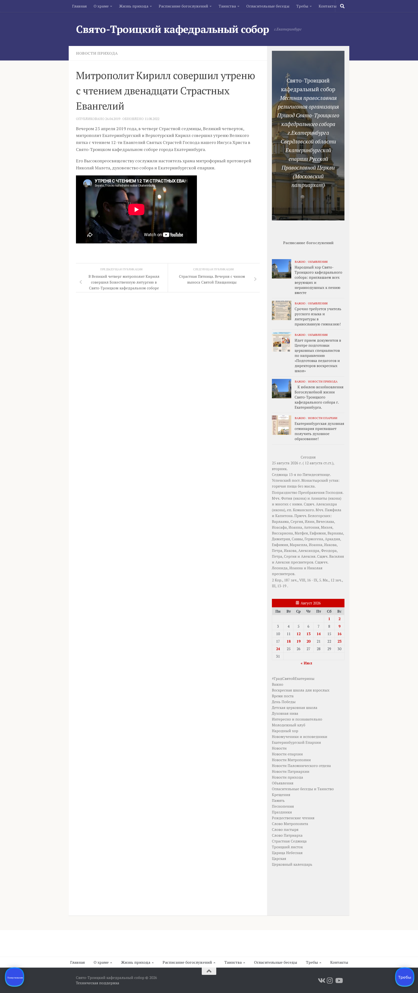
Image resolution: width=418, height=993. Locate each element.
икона (299, 498)
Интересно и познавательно (297, 719)
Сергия (297, 521)
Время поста (283, 695)
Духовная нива (285, 713)
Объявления (318, 261)
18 (289, 641)
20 (308, 641)
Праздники (282, 812)
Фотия (286, 498)
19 (298, 641)
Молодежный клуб (288, 724)
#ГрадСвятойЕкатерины (293, 678)
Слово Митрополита (290, 823)
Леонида (280, 567)
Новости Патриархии (290, 771)
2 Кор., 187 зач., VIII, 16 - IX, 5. (297, 580)
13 (308, 633)
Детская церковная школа (294, 707)
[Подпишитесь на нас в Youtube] (338, 980)
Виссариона (282, 533)
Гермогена (314, 538)
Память (278, 800)
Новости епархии (322, 418)
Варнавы (335, 533)
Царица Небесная (287, 852)
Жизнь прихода (133, 6)
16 (339, 633)
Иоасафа (279, 527)
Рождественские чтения (293, 817)
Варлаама (280, 521)
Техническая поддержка (97, 982)
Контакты (327, 6)
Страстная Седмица (289, 841)
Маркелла (298, 544)
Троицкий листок (287, 846)
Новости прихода (97, 53)
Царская (279, 858)
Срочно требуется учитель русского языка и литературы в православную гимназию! (318, 316)
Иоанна (295, 527)
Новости (279, 748)
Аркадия (332, 538)
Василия (336, 556)
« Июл (306, 663)
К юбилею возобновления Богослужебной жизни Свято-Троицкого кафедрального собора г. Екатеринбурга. (319, 397)
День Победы (284, 701)
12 (298, 633)
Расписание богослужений (183, 6)
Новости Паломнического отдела (301, 765)
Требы (302, 6)
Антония (311, 527)
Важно (300, 261)
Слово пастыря (285, 829)
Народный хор (285, 730)
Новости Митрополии (291, 759)
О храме (101, 6)
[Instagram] (330, 980)
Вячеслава (325, 521)
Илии (309, 521)
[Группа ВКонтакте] (321, 980)
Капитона (284, 515)
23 (339, 641)
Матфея (301, 533)
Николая (314, 567)
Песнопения (283, 806)
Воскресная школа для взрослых (300, 690)
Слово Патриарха (287, 835)
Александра (326, 504)
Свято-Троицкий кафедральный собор (172, 29)
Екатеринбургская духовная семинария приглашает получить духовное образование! (319, 431)
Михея (326, 527)
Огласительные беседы (267, 6)
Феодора (329, 550)
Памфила (333, 509)
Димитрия (281, 538)
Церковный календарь (292, 864)
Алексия (308, 556)
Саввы (297, 538)
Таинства (227, 6)
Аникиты (319, 498)
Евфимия (318, 533)
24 (278, 648)
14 (319, 633)
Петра (277, 550)
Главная (79, 6)
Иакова (330, 544)
